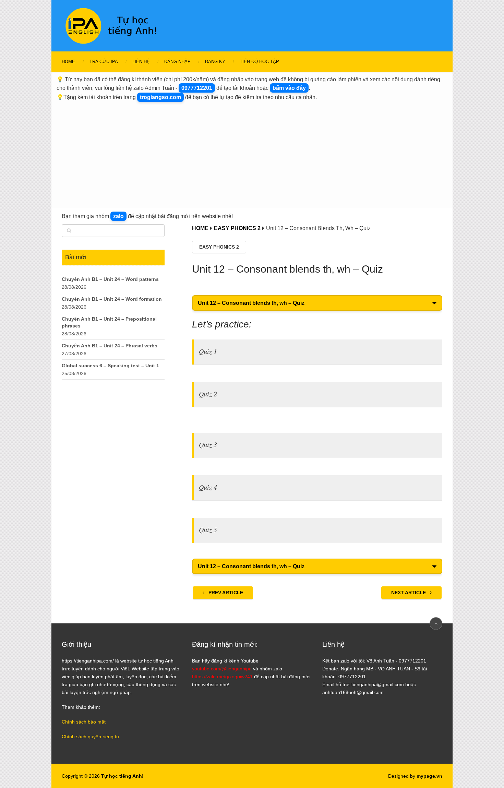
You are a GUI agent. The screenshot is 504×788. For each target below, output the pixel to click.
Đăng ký (215, 61)
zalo (118, 216)
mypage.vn (429, 776)
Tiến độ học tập (259, 61)
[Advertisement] (252, 153)
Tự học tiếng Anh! (122, 776)
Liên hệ (141, 61)
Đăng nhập (177, 61)
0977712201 (196, 88)
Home (68, 61)
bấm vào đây (289, 88)
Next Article (409, 592)
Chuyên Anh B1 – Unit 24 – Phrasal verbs (109, 345)
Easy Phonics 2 (219, 247)
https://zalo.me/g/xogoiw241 (222, 676)
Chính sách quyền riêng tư (90, 736)
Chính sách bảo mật (84, 722)
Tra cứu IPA (103, 61)
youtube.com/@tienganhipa (222, 668)
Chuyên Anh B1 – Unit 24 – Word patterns (110, 279)
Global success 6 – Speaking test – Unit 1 (110, 365)
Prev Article (225, 592)
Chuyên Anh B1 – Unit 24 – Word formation (112, 299)
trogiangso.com (160, 97)
